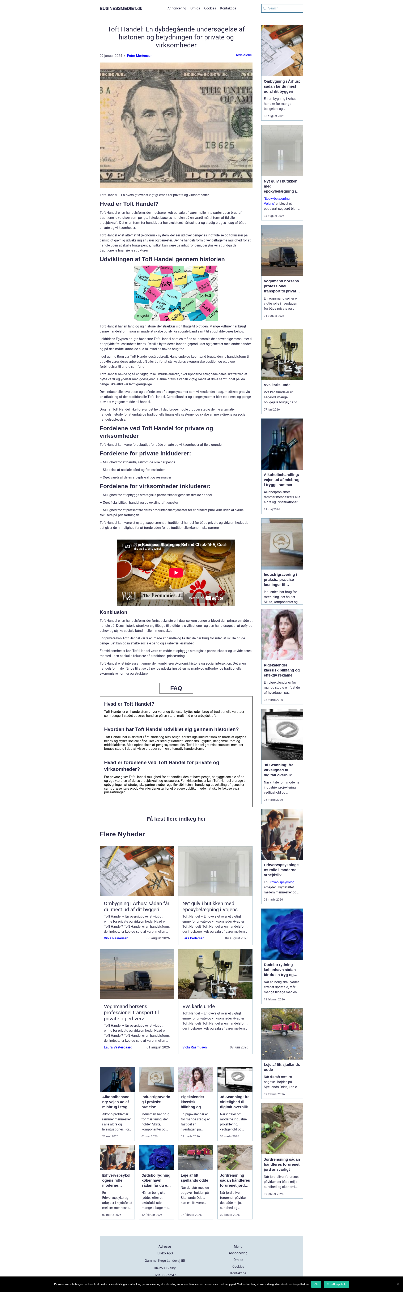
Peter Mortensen (139, 56)
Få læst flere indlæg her (176, 819)
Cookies (210, 8)
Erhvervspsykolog (281, 882)
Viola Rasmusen (116, 938)
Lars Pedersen (193, 938)
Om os (195, 8)
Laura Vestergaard (118, 1047)
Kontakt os (228, 8)
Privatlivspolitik (336, 1284)
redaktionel (244, 55)
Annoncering (176, 8)
